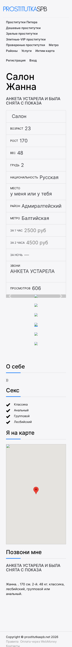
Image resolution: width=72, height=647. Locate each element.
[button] (10, 296)
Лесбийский (23, 422)
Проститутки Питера (21, 22)
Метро (54, 45)
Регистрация (16, 60)
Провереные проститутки (25, 45)
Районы (12, 51)
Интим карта (45, 51)
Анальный (21, 410)
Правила (12, 641)
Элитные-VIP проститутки (26, 39)
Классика (21, 404)
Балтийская (35, 218)
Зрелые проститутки (22, 33)
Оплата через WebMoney (38, 641)
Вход (33, 60)
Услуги (26, 51)
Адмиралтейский (41, 206)
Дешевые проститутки (23, 28)
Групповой (22, 416)
